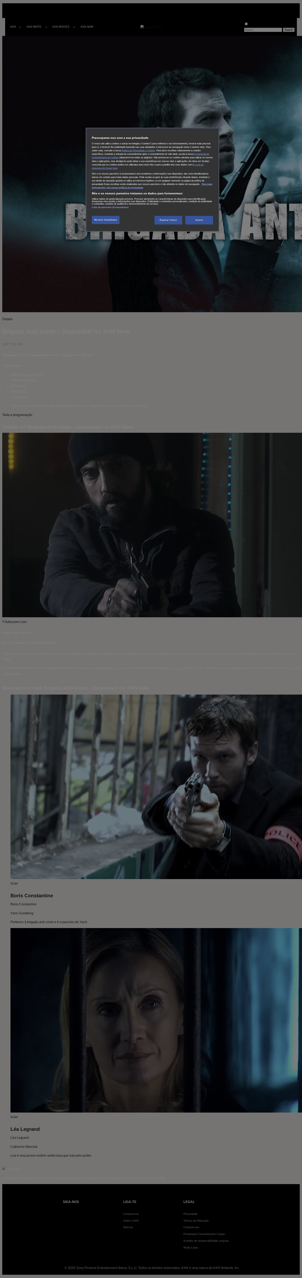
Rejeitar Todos (168, 220)
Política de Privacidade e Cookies (138, 150)
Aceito (199, 220)
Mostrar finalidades (105, 220)
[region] (152, 179)
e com (197, 164)
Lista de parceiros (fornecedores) (110, 207)
